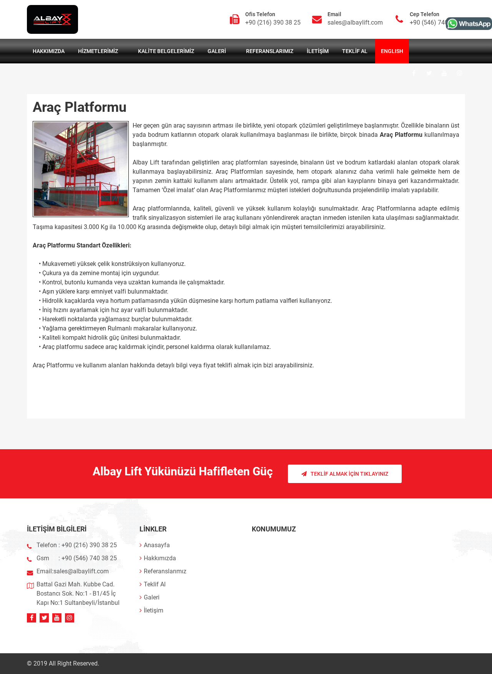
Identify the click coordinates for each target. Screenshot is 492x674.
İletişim (318, 51)
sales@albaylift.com (355, 22)
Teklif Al (354, 51)
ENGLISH (392, 51)
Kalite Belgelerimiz (166, 51)
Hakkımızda (49, 51)
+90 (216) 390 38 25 (273, 22)
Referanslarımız (269, 51)
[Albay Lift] (469, 23)
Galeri (217, 51)
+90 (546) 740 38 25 (437, 22)
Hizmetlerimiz (98, 51)
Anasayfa (157, 545)
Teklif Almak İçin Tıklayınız (349, 474)
